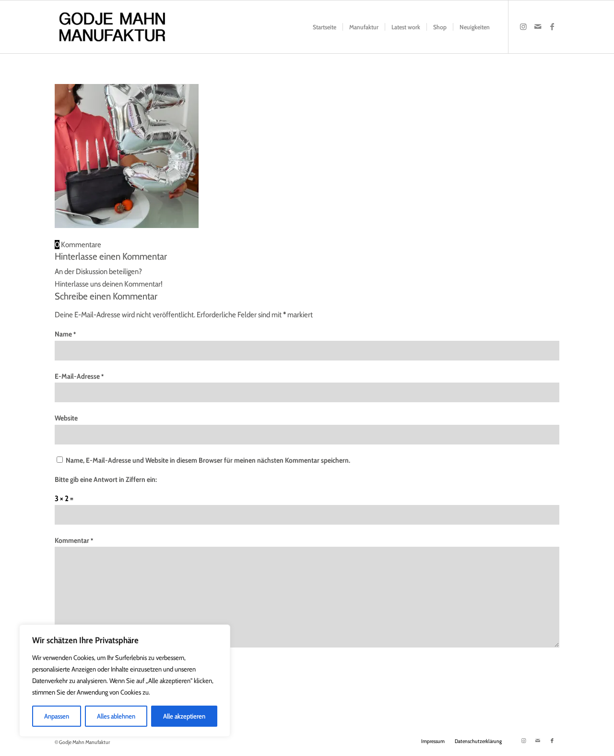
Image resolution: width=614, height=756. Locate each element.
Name (65, 334)
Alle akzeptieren (184, 716)
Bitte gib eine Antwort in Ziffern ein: (106, 479)
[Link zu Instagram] (523, 26)
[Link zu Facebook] (552, 26)
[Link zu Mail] (538, 26)
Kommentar (74, 540)
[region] (124, 680)
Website (66, 418)
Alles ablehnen (116, 716)
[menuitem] (324, 26)
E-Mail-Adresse (79, 376)
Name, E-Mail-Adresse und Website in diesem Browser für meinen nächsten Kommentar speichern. (208, 460)
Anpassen (56, 716)
